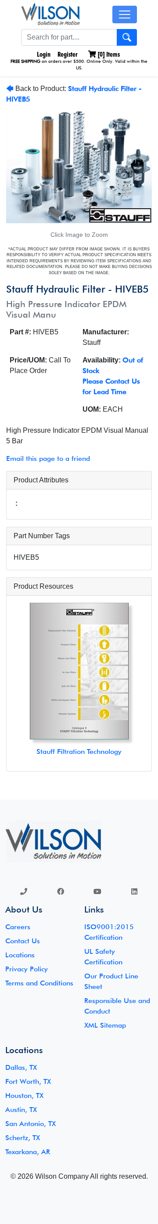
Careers (17, 927)
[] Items (108, 54)
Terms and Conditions (39, 983)
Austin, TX (21, 1109)
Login (42, 54)
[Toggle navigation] (124, 14)
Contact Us (22, 941)
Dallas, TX (21, 1067)
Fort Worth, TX (28, 1081)
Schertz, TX (22, 1137)
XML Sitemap (105, 1025)
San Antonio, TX (30, 1123)
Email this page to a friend (48, 458)
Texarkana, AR (27, 1152)
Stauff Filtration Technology (79, 751)
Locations (20, 955)
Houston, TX (24, 1095)
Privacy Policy (26, 969)
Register (67, 54)
